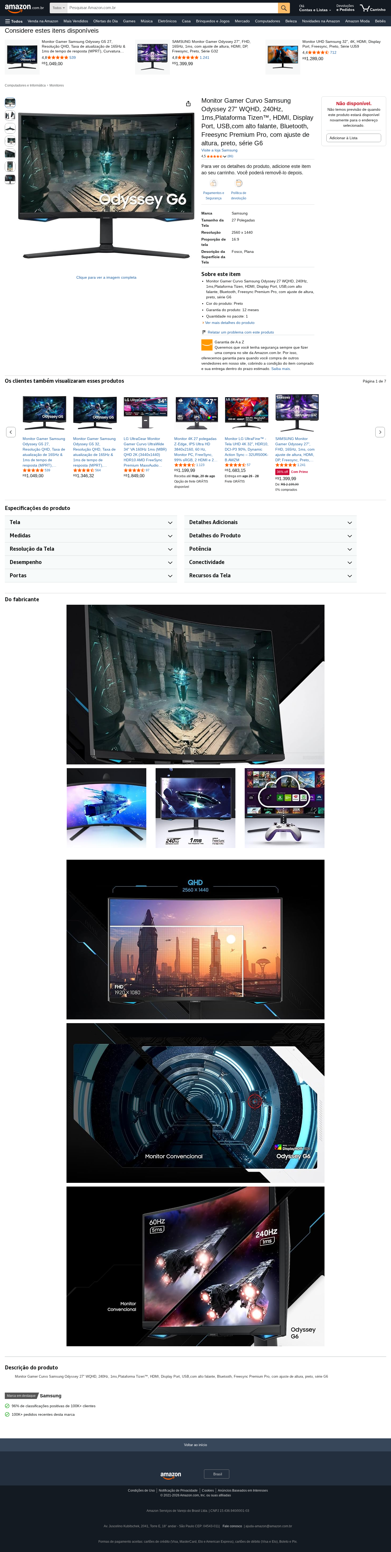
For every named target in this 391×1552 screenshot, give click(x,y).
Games (129, 21)
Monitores (56, 85)
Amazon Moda (357, 21)
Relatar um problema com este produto (241, 332)
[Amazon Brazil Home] (171, 1476)
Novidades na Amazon (321, 21)
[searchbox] (172, 8)
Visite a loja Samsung (219, 150)
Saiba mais (280, 369)
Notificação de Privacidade (178, 1490)
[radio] (10, 103)
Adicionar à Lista (343, 138)
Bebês (380, 21)
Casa (186, 21)
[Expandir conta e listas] (330, 10)
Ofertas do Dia (105, 21)
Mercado (242, 21)
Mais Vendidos (76, 21)
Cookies (208, 1490)
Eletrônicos (167, 21)
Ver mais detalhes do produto (230, 322)
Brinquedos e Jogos (213, 21)
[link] (84, 64)
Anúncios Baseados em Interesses (243, 1490)
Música (147, 21)
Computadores (267, 21)
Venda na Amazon (43, 21)
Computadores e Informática (25, 85)
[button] (14, 21)
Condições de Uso (141, 1490)
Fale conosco (232, 1526)
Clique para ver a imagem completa (106, 277)
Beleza (291, 21)
